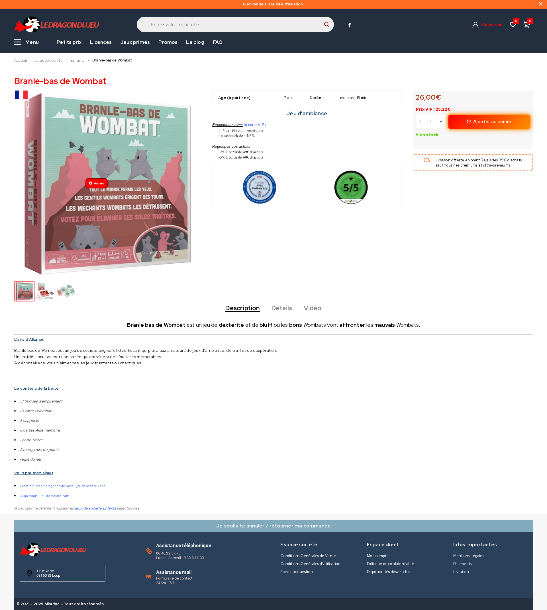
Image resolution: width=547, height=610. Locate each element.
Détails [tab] (282, 308)
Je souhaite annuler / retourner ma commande (273, 525)
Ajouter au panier (492, 122)
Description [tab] (242, 308)
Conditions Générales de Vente (308, 555)
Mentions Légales (468, 555)
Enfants (77, 61)
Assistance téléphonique (183, 545)
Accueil (20, 61)
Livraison (461, 571)
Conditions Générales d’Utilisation (310, 563)
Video (99, 183)
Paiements (462, 563)
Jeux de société (49, 61)
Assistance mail (173, 572)
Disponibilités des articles (388, 571)
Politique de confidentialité (390, 563)
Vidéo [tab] (313, 308)
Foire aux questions (297, 571)
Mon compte (378, 555)
